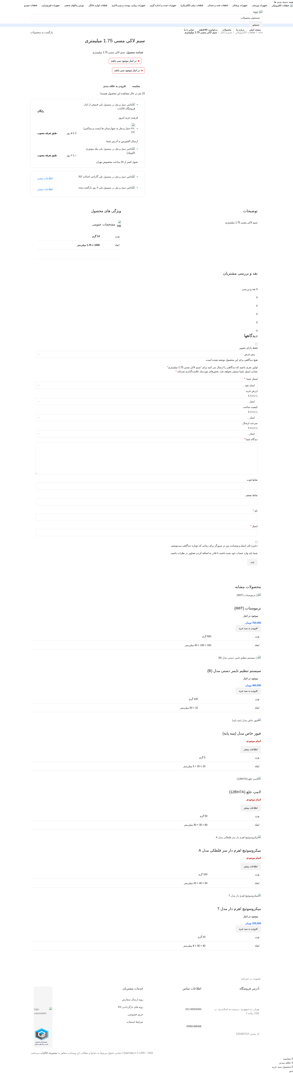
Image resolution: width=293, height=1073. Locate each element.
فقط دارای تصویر (248, 347)
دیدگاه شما (251, 439)
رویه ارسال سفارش (132, 999)
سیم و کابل (226, 32)
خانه (260, 32)
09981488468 (193, 1026)
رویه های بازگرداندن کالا (130, 1006)
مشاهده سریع (247, 785)
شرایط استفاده (135, 1021)
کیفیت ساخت (250, 407)
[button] (248, 929)
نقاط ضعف (252, 495)
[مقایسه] (256, 785)
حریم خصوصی (135, 1014)
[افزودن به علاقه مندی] (238, 785)
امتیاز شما (251, 378)
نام (255, 510)
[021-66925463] (197, 1002)
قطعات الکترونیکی (245, 32)
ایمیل (254, 526)
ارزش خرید (252, 390)
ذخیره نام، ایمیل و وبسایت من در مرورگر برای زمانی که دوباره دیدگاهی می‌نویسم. (214, 545)
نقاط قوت (252, 479)
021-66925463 (193, 1009)
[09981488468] (197, 1019)
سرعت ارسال (250, 423)
